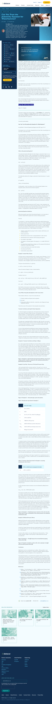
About (42, 5)
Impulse (6, 55)
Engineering (7, 53)
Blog (12, 44)
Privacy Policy (40, 695)
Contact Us (47, 2)
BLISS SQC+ (4, 669)
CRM (2, 661)
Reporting (6, 44)
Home (4, 8)
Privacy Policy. (12, 77)
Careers (7, 695)
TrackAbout (4, 672)
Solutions (17, 5)
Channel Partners (13, 695)
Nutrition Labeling (5, 667)
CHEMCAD (27, 659)
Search (34, 2)
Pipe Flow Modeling (8, 57)
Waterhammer (12, 61)
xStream (26, 666)
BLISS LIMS (4, 659)
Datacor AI (48, 5)
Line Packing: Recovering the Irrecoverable (26, 620)
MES (2, 666)
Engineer (6, 51)
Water (13, 53)
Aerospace (12, 55)
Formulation (16, 661)
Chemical (13, 49)
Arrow (26, 663)
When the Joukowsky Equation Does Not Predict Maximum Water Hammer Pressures (8, 621)
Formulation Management (6, 664)
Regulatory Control (5, 671)
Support (39, 2)
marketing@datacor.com (44, 600)
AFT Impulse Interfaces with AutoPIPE (42, 620)
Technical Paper (7, 59)
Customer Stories (30, 5)
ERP (2, 663)
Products (23, 5)
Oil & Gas (6, 49)
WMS (3, 674)
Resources (37, 5)
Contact (20, 695)
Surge (6, 61)
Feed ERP (16, 659)
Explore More (46, 607)
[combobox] (8, 69)
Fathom (26, 661)
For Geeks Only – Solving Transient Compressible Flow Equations (9, 639)
